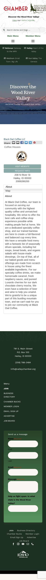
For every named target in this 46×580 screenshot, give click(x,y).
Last (10, 461)
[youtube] (23, 544)
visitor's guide (27, 20)
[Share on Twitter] (26, 142)
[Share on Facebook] (21, 142)
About (9, 186)
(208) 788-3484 (23, 362)
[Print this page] (13, 142)
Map (8, 190)
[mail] (28, 544)
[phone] (32, 544)
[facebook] (13, 544)
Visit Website (22, 166)
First (10, 449)
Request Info (22, 171)
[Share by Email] (17, 142)
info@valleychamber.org (23, 369)
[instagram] (18, 544)
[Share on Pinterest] (34, 142)
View (14, 20)
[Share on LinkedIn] (30, 142)
